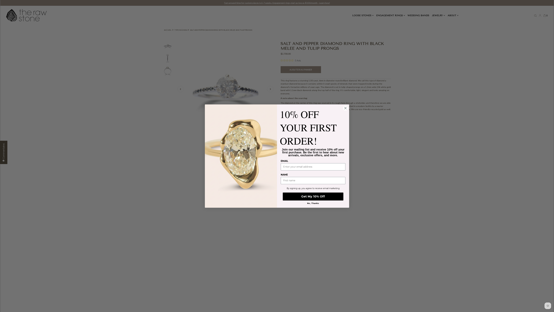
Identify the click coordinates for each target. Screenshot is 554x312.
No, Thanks (313, 203)
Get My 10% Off (313, 196)
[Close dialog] (345, 108)
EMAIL (284, 161)
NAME (284, 174)
